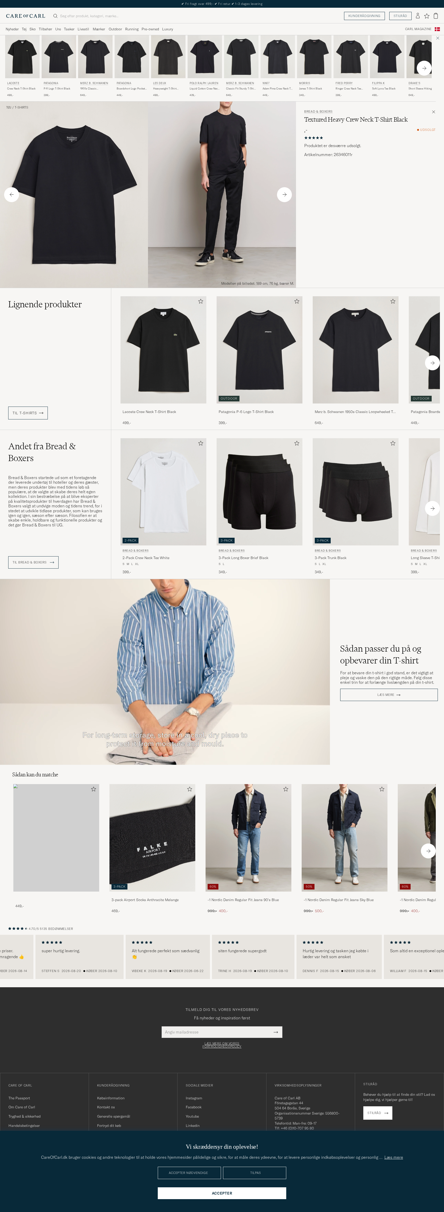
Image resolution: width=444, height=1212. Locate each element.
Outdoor (115, 29)
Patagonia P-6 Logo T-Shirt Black (246, 411)
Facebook (193, 1107)
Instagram (194, 1098)
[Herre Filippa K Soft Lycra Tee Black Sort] (387, 56)
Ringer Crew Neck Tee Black (348, 89)
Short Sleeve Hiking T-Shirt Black (422, 89)
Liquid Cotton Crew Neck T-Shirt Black (204, 89)
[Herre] (56, 837)
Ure (58, 29)
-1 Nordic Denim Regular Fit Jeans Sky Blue (339, 899)
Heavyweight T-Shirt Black (165, 89)
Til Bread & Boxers (30, 562)
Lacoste (13, 83)
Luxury (167, 29)
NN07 (266, 83)
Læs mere (385, 695)
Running (131, 29)
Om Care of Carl (21, 1107)
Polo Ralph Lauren (204, 83)
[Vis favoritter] (426, 16)
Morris (304, 83)
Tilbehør (45, 29)
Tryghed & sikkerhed (24, 1116)
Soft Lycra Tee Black (383, 88)
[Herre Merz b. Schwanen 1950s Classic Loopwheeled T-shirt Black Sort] (95, 56)
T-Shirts (21, 107)
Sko (33, 29)
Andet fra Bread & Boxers (42, 452)
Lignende (45, 304)
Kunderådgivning (364, 16)
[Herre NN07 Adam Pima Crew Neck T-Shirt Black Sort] (278, 56)
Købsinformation (111, 1098)
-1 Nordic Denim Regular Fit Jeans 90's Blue (243, 899)
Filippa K (378, 83)
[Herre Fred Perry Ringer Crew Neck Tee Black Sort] (351, 56)
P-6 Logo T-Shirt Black (57, 88)
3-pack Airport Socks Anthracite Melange (145, 899)
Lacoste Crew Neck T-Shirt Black (149, 411)
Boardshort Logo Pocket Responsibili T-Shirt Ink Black (131, 89)
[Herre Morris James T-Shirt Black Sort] (314, 56)
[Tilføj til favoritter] (199, 302)
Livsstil (83, 29)
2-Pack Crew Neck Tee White (146, 557)
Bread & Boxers (318, 111)
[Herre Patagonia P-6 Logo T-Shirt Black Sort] (59, 56)
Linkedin (193, 1125)
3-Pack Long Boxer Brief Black (243, 557)
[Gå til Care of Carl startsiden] (25, 16)
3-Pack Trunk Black (330, 557)
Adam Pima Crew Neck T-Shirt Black (277, 89)
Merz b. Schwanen (94, 83)
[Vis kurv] (436, 16)
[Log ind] (418, 16)
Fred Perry (344, 83)
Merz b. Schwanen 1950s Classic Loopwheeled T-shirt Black (354, 412)
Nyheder (12, 29)
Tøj (24, 29)
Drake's (414, 83)
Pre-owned (150, 29)
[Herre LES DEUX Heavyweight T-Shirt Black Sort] (168, 56)
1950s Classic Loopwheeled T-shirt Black (92, 89)
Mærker (99, 29)
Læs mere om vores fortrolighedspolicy (222, 1045)
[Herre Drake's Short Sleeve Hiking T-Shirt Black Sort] (423, 56)
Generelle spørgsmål (113, 1116)
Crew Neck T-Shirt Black (21, 88)
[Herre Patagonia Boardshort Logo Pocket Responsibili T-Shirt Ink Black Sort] (132, 56)
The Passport (19, 1098)
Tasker (69, 29)
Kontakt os (106, 1107)
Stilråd (400, 16)
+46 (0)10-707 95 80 (297, 1128)
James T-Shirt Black (310, 88)
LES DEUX (159, 83)
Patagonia (51, 83)
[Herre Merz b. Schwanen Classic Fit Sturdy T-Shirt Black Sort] (241, 56)
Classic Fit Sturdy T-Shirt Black (241, 89)
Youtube (192, 1116)
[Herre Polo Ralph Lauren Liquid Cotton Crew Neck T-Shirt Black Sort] (205, 56)
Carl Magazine (418, 29)
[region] (222, 957)
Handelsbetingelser (24, 1125)
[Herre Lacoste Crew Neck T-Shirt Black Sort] (22, 56)
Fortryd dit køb (109, 1125)
